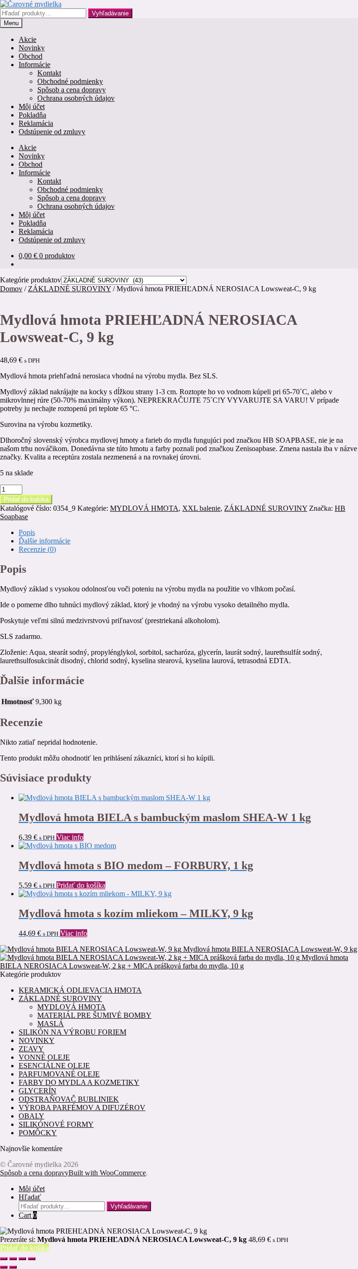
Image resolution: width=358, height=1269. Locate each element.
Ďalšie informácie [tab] (44, 541)
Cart (28, 1215)
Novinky (32, 48)
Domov (11, 289)
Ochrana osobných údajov (76, 98)
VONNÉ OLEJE (44, 1057)
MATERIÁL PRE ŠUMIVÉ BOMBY (94, 1015)
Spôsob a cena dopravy (71, 90)
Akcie (27, 39)
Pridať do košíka (26, 499)
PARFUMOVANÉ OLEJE (59, 1074)
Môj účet (32, 106)
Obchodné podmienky (70, 81)
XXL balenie (201, 508)
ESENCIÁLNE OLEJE (54, 1066)
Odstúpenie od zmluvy (52, 132)
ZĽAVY (31, 1049)
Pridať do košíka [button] (80, 885)
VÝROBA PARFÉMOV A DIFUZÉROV (82, 1107)
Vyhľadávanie (110, 13)
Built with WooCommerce (107, 1173)
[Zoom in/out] (3, 1258)
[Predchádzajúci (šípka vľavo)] (3, 1267)
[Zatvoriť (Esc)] (31, 1258)
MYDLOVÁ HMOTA (144, 508)
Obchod (30, 56)
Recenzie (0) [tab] (37, 549)
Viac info (69, 837)
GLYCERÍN (37, 1091)
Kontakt (49, 73)
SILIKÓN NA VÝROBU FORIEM (72, 1032)
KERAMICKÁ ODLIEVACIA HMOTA (80, 990)
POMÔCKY (38, 1133)
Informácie (34, 65)
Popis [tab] (27, 532)
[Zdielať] (22, 1258)
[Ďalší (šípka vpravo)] (13, 1267)
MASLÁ (50, 1024)
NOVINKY (37, 1040)
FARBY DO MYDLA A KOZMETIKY (79, 1082)
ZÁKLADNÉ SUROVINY (69, 289)
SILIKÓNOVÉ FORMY (56, 1124)
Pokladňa (32, 115)
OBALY (31, 1116)
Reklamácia (36, 123)
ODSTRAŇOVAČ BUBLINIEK (69, 1099)
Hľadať (30, 1197)
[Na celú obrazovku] (13, 1258)
